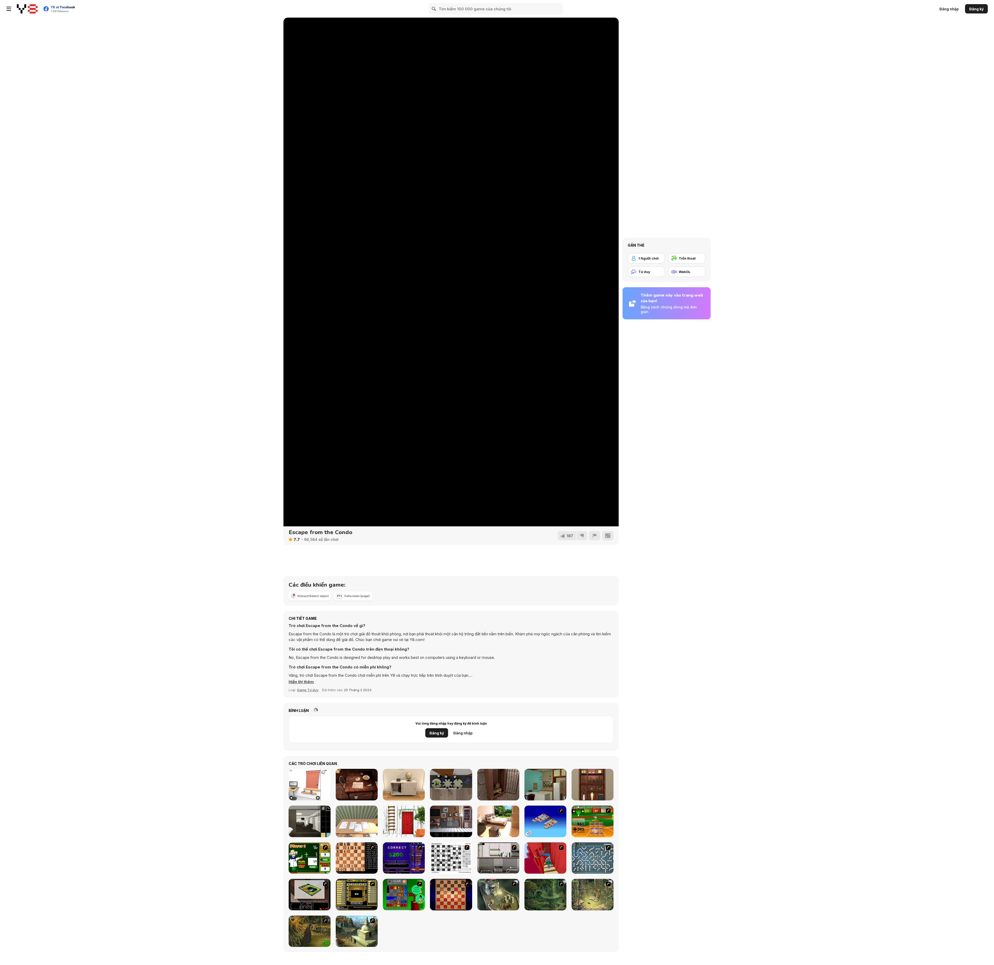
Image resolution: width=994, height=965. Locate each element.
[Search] (434, 8)
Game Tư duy (307, 690)
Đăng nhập (949, 9)
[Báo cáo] (594, 535)
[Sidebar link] (9, 9)
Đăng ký (976, 9)
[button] (301, 682)
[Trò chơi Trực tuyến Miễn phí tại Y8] (27, 8)
